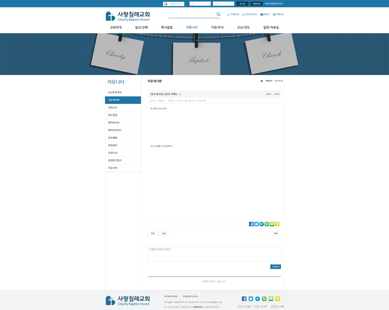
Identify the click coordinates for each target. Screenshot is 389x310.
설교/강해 (141, 27)
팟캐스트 (280, 14)
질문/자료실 (271, 27)
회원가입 (256, 4)
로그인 (242, 4)
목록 (275, 233)
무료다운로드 (251, 14)
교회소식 (112, 107)
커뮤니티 (192, 27)
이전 (153, 233)
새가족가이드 (115, 130)
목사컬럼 (167, 27)
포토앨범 (112, 137)
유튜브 (267, 14)
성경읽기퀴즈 (115, 160)
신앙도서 (112, 152)
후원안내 (235, 14)
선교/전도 (243, 27)
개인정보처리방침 (170, 296)
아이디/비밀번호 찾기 (274, 3)
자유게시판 (113, 100)
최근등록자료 (115, 92)
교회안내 (116, 27)
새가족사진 (113, 122)
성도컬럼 (112, 115)
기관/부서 (217, 27)
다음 (164, 233)
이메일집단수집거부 (190, 296)
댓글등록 (275, 267)
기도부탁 (112, 168)
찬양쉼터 (112, 145)
